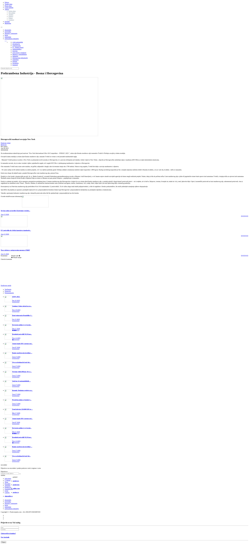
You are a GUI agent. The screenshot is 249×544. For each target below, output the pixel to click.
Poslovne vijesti (5, 143)
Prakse (11, 18)
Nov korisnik (5, 537)
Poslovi (11, 16)
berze (6, 35)
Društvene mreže (6, 285)
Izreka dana (12, 11)
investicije (15, 63)
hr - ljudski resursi (17, 47)
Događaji (7, 484)
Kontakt (7, 21)
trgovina (15, 51)
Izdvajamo (8, 478)
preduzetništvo (16, 49)
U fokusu (7, 480)
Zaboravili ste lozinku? (8, 533)
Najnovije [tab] (8, 291)
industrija (15, 56)
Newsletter (12, 13)
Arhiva (7, 9)
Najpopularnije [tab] (9, 293)
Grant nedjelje (9, 7)
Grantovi (11, 20)
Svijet (6, 491)
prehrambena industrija (12, 39)
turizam (14, 61)
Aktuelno (7, 485)
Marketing (8, 23)
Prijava (7, 2)
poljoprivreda (16, 46)
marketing (15, 59)
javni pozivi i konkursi (19, 53)
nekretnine (8, 37)
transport (15, 65)
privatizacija (16, 44)
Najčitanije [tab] (8, 289)
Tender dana (8, 4)
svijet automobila (17, 42)
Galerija (7, 492)
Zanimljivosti (9, 489)
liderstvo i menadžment (19, 54)
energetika (8, 32)
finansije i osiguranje (11, 33)
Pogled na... (8, 487)
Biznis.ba (4, 145)
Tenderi (11, 14)
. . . (6, 40)
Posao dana (8, 6)
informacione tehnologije (20, 58)
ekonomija (8, 30)
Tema (6, 482)
